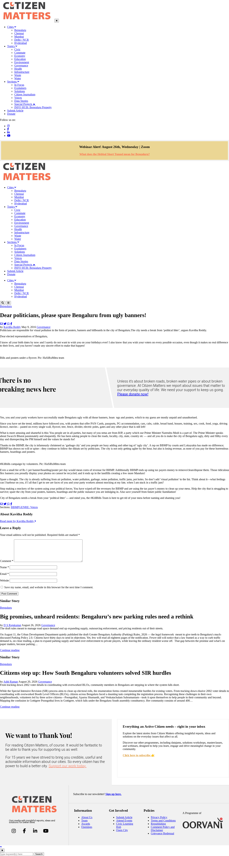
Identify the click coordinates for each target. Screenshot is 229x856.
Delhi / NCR (21, 39)
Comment (6, 561)
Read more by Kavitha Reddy (17, 521)
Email (4, 573)
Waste (17, 75)
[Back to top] (1, 846)
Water (17, 78)
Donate (11, 113)
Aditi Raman (10, 681)
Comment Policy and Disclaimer (163, 828)
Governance (21, 65)
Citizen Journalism (24, 94)
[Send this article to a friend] (2, 323)
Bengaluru (20, 30)
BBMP (15, 507)
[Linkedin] (8, 132)
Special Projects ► (25, 104)
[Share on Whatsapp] (8, 323)
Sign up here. (113, 794)
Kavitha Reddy (12, 327)
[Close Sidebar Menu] (56, 21)
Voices (18, 97)
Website (4, 580)
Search (39, 854)
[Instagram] (8, 125)
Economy (19, 55)
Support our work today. (67, 766)
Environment (21, 62)
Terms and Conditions (163, 820)
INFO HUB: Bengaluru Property (33, 107)
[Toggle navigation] (8, 303)
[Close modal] (2, 850)
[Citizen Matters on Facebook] (24, 831)
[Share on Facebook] (11, 323)
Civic (17, 49)
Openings (86, 826)
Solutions (19, 91)
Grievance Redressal (162, 833)
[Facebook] (8, 129)
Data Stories (21, 100)
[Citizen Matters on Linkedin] (35, 831)
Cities (10, 26)
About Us (86, 817)
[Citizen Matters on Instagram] (13, 831)
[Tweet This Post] (5, 323)
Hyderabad (20, 43)
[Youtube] (8, 135)
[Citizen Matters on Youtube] (45, 831)
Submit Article (15, 110)
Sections (12, 81)
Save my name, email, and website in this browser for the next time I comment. (48, 587)
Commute (19, 52)
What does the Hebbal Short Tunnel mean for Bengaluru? (114, 154)
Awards (85, 823)
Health (18, 68)
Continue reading (10, 650)
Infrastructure (21, 71)
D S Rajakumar (12, 625)
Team (84, 820)
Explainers (20, 88)
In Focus (19, 84)
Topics (11, 46)
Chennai (19, 33)
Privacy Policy (159, 817)
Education (20, 59)
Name (4, 567)
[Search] (2, 303)
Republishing (158, 823)
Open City (122, 830)
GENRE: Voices (28, 507)
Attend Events (124, 820)
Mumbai (19, 36)
